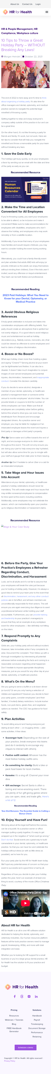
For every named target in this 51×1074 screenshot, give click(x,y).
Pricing (14, 1010)
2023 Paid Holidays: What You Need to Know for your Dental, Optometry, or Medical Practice (26, 298)
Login (38, 4)
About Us (14, 4)
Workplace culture (27, 33)
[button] (46, 12)
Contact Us (27, 4)
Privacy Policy (9, 1061)
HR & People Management (17, 29)
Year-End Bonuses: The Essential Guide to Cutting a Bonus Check (25, 812)
